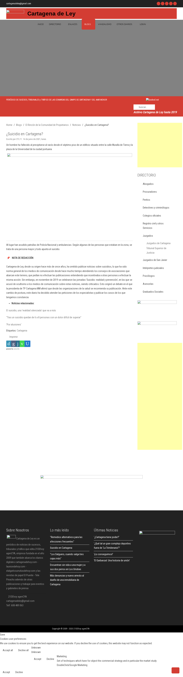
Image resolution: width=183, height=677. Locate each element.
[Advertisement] (159, 145)
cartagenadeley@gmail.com (18, 3)
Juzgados (148, 235)
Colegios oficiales (152, 215)
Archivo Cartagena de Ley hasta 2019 (155, 112)
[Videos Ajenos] (175, 3)
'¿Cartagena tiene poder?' (106, 537)
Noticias (76, 124)
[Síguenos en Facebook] (158, 3)
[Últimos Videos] (167, 3)
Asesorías (148, 283)
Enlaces (72, 24)
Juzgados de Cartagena (158, 243)
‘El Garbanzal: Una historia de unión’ (112, 560)
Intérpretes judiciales (153, 268)
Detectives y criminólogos (156, 207)
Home (9, 124)
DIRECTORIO (55, 24)
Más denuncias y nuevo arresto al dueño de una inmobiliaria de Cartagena (67, 580)
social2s (16, 349)
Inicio (40, 24)
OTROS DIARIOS (124, 24)
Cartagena (22, 330)
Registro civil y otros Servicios (153, 225)
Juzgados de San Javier (155, 260)
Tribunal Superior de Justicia (156, 250)
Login (143, 24)
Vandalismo (104, 24)
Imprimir (13, 336)
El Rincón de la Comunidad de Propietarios (47, 124)
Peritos (146, 199)
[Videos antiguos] (171, 3)
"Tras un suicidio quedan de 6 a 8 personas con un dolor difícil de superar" (43, 317)
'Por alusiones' (13, 324)
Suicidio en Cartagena (61, 547)
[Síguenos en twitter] (162, 3)
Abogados (148, 183)
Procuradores (150, 191)
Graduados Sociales (153, 291)
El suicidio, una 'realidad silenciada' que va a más (31, 310)
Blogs (87, 24)
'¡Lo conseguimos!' (103, 554)
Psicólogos (149, 275)
